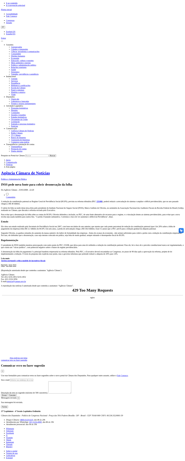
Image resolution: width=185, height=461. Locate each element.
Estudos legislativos (19, 117)
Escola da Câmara (18, 88)
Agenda (14, 79)
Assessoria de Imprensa (20, 140)
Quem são (15, 99)
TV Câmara (16, 135)
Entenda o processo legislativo (23, 124)
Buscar (52, 156)
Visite (13, 94)
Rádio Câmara (17, 133)
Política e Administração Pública (14, 179)
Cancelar (12, 395)
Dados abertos (16, 151)
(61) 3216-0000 (35, 422)
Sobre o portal (11, 451)
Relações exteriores (18, 67)
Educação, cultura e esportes (22, 60)
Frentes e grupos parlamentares (23, 104)
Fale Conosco (11, 16)
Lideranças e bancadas (20, 101)
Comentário (10, 197)
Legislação (15, 122)
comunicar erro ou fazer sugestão (14, 360)
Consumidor (16, 54)
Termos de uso (12, 453)
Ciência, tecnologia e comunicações (25, 51)
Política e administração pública (23, 65)
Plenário (14, 110)
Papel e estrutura (17, 90)
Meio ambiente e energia (21, 63)
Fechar (4, 407)
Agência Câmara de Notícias (22, 131)
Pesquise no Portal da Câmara (13, 155)
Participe (14, 126)
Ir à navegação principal (15, 5)
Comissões (15, 113)
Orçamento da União (19, 119)
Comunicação (11, 162)
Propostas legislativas (19, 108)
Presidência (15, 83)
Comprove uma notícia (20, 142)
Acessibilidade (12, 14)
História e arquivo (18, 92)
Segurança (15, 72)
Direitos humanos (18, 56)
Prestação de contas (19, 149)
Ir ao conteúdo (11, 3)
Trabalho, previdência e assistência (25, 74)
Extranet (9, 458)
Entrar (3, 38)
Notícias (9, 165)
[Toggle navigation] (2, 41)
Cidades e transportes (19, 49)
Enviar (4, 395)
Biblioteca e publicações (20, 85)
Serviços (14, 81)
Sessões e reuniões (18, 115)
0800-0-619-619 (26, 420)
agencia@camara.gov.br (16, 281)
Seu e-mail (5, 380)
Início (8, 160)
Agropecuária (16, 47)
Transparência (16, 147)
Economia (15, 58)
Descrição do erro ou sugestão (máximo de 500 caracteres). (24, 393)
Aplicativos (10, 455)
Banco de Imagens (18, 137)
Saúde (13, 70)
